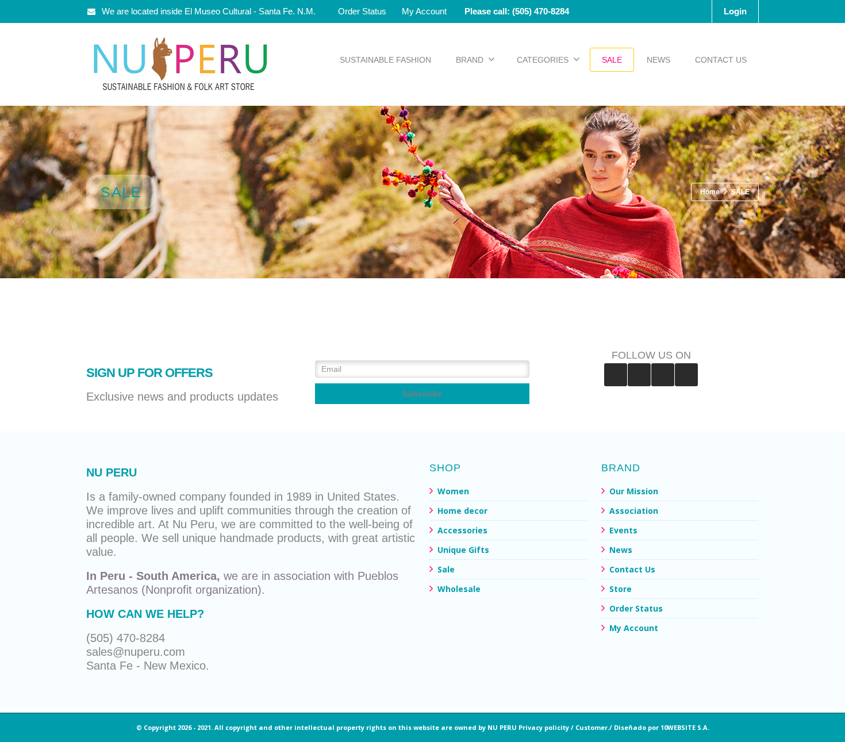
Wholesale (459, 588)
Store (620, 588)
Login (735, 11)
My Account (424, 11)
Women (453, 491)
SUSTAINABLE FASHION (385, 59)
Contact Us (632, 569)
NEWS (658, 59)
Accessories (462, 530)
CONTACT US (721, 59)
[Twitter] (686, 374)
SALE (612, 59)
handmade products (270, 538)
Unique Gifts (463, 549)
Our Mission (633, 491)
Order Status (362, 11)
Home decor (462, 510)
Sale (446, 569)
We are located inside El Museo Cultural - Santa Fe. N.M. (208, 11)
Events (623, 530)
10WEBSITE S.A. (684, 727)
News (620, 549)
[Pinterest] (639, 374)
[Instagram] (662, 374)
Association (633, 510)
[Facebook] (615, 374)
